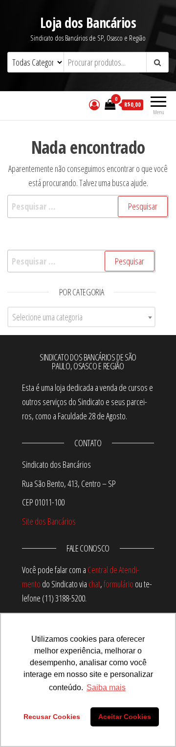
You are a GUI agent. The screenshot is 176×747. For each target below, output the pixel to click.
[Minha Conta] (94, 104)
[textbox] (81, 317)
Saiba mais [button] (106, 687)
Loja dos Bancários (88, 22)
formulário (118, 584)
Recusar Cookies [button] (51, 717)
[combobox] (81, 317)
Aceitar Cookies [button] (124, 717)
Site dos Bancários (49, 521)
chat (94, 584)
